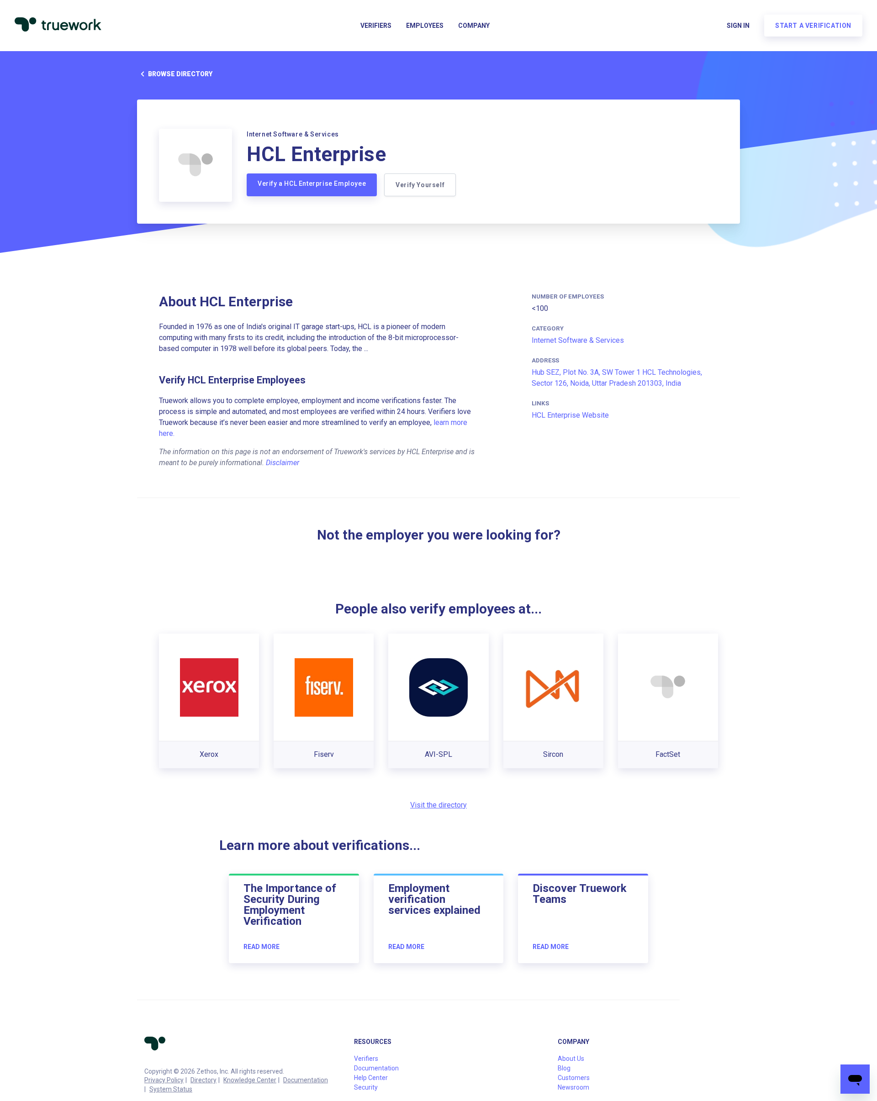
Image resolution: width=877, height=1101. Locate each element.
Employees (425, 25)
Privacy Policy (164, 1080)
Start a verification (813, 25)
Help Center (371, 1077)
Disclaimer (282, 462)
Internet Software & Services (578, 340)
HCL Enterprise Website (570, 415)
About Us (571, 1058)
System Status (170, 1089)
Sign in (738, 25)
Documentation (305, 1080)
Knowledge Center (249, 1080)
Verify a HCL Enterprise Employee (312, 183)
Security (366, 1087)
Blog (564, 1068)
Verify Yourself (420, 185)
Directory (203, 1080)
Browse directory (180, 74)
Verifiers (375, 25)
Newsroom (573, 1087)
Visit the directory (438, 805)
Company (474, 25)
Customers (574, 1077)
